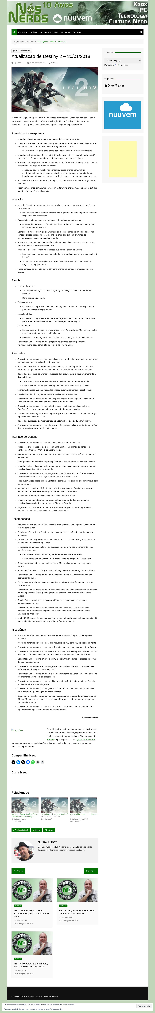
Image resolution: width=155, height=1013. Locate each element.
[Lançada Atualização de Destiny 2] (54, 805)
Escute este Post (23, 51)
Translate (124, 65)
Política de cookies (56, 1009)
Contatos (77, 32)
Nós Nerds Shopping (49, 32)
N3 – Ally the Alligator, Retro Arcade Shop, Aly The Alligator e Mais (31, 913)
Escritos (21, 32)
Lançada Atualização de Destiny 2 (54, 814)
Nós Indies (65, 32)
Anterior (20, 871)
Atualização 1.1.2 (21, 830)
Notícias (33, 32)
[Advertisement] (123, 159)
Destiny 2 (49, 830)
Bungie (37, 830)
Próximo (89, 871)
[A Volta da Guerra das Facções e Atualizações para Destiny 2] (25, 805)
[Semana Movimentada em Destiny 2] (83, 805)
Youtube (50, 739)
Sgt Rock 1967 (19, 63)
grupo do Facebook (86, 739)
